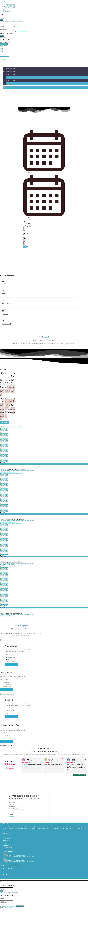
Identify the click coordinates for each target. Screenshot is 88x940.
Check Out (25, 174)
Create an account (19, 906)
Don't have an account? (5, 892)
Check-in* (11, 806)
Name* (10, 802)
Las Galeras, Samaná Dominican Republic (10, 470)
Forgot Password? (18, 21)
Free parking (5, 314)
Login (2, 19)
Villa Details (5, 2)
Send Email (11, 816)
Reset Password (4, 44)
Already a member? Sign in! (6, 907)
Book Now (25, 247)
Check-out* (11, 808)
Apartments (3, 472)
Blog (4, 9)
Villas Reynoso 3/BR (10, 6)
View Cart (2, 56)
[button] (87, 765)
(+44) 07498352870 (7, 11)
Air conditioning (6, 303)
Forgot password (14, 892)
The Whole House (11, 472)
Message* (11, 814)
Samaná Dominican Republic (27, 470)
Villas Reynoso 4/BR (10, 7)
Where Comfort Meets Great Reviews (44, 752)
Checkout (7, 56)
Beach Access (6, 283)
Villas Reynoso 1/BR (10, 4)
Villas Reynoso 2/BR (10, 5)
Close (24, 245)
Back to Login (3, 37)
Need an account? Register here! (7, 21)
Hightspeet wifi (6, 324)
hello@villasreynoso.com (8, 842)
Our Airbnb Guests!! (44, 748)
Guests (25, 219)
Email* (10, 804)
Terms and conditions (7, 868)
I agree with (21, 31)
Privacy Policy (6, 874)
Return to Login (3, 45)
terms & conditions (24, 31)
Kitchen (4, 293)
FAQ (4, 10)
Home (4, 1)
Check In (25, 129)
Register (2, 35)
